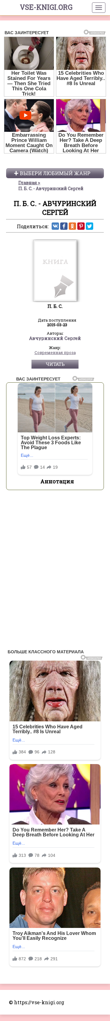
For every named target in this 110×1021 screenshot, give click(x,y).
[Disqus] (55, 571)
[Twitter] (89, 226)
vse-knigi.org (46, 7)
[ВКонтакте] (55, 226)
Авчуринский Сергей (55, 338)
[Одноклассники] (72, 226)
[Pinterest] (81, 226)
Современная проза (55, 352)
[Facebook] (64, 226)
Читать (55, 364)
